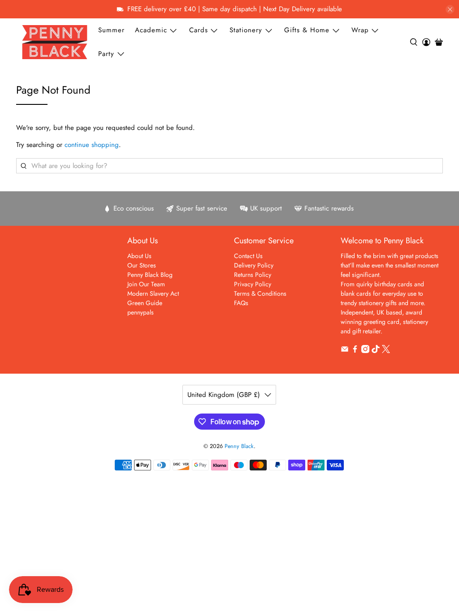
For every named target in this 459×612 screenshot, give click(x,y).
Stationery (246, 30)
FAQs (241, 302)
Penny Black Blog (150, 274)
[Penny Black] (54, 42)
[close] (450, 9)
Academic (151, 30)
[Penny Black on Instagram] (365, 350)
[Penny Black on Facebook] (355, 350)
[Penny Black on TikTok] (376, 350)
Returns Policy (252, 274)
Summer (111, 30)
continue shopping (92, 145)
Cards (198, 30)
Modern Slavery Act (153, 293)
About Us (139, 255)
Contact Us (248, 255)
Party (106, 54)
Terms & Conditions (260, 293)
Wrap (360, 30)
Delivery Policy (253, 265)
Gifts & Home (306, 30)
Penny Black (239, 446)
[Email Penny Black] (345, 350)
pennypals (140, 312)
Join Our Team (146, 284)
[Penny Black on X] (386, 350)
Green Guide (144, 302)
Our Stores (141, 265)
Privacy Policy (252, 284)
